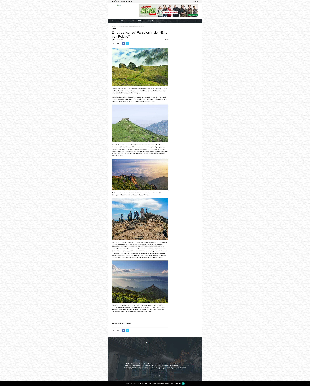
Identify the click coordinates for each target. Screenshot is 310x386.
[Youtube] (197, 1)
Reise (123, 323)
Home (113, 26)
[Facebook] (193, 1)
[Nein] (308, 383)
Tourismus (128, 323)
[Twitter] (195, 1)
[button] (196, 21)
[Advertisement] (140, 317)
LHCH (114, 39)
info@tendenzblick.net (160, 372)
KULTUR (118, 26)
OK (183, 383)
